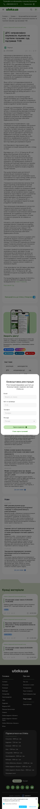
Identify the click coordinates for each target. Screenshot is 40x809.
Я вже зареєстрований (20, 431)
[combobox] (20, 421)
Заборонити (32, 807)
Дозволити (23, 807)
